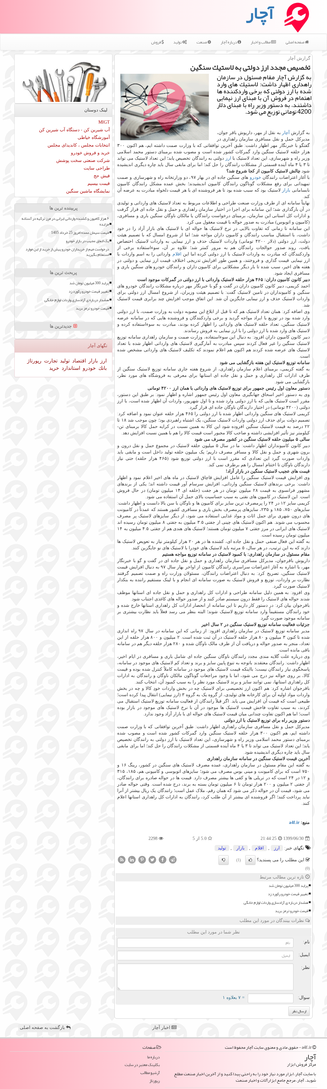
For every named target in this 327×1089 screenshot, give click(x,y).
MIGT (104, 122)
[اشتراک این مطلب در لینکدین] (131, 859)
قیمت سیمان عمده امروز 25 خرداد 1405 (80, 232)
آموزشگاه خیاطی (94, 137)
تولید (177, 42)
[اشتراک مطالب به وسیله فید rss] (121, 859)
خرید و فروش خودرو (90, 152)
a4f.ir (294, 822)
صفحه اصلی (295, 42)
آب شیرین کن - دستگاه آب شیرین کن (74, 129)
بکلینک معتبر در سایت (142, 1065)
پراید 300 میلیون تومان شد (288, 885)
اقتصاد (78, 360)
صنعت (202, 42)
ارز (228, 158)
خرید (54, 368)
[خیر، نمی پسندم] (223, 860)
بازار (286, 190)
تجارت (50, 360)
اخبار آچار (161, 1027)
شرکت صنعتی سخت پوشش (83, 160)
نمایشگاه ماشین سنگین (88, 191)
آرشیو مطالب (150, 1073)
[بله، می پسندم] (250, 860)
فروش (156, 42)
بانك (102, 368)
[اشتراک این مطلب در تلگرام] (172, 859)
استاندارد (70, 368)
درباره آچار (229, 42)
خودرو (255, 177)
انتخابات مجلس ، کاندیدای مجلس (79, 145)
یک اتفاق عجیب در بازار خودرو (87, 241)
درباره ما (153, 1057)
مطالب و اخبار (261, 42)
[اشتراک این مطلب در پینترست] (142, 859)
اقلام (176, 254)
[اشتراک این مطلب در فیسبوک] (162, 859)
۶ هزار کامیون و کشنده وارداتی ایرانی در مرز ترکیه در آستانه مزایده (65, 221)
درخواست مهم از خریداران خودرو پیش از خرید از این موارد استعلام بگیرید (67, 252)
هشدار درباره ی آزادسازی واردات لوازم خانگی (275, 902)
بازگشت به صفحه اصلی (43, 1027)
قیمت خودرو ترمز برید (291, 911)
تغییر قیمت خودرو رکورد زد (288, 894)
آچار (286, 132)
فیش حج (102, 175)
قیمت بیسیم (98, 183)
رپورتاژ (34, 360)
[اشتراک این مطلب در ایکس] (152, 859)
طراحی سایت (97, 168)
